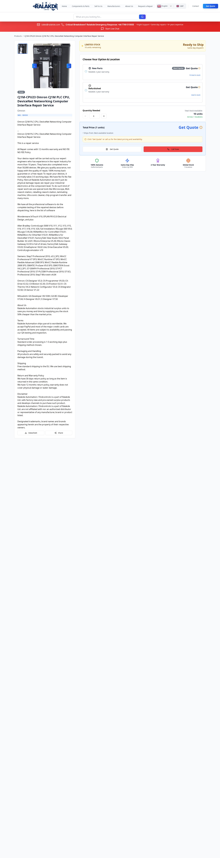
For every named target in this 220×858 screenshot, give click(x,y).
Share (60, 433)
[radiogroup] (143, 83)
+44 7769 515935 (126, 24)
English (164, 6)
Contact (195, 6)
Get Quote (210, 6)
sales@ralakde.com (51, 24)
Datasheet (32, 433)
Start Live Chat (112, 28)
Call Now (175, 149)
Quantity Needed (91, 110)
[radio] (86, 71)
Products (18, 36)
